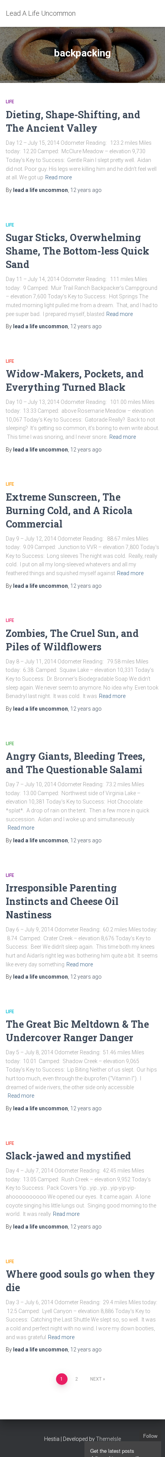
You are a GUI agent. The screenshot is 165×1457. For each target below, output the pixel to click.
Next (96, 1379)
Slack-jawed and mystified (68, 1155)
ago (86, 190)
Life (10, 101)
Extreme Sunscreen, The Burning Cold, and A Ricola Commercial (69, 510)
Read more (58, 177)
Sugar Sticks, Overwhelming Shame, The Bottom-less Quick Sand (77, 251)
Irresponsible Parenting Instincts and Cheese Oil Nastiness (62, 901)
